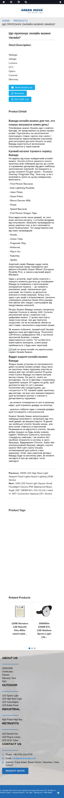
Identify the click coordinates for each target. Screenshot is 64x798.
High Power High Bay (12, 719)
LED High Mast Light (12, 699)
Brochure (19, 93)
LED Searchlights (10, 702)
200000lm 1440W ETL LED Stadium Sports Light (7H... (44, 630)
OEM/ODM (7, 668)
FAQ (4, 681)
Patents (6, 675)
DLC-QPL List (22, 99)
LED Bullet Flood (10, 705)
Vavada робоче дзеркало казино (34, 161)
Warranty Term (9, 678)
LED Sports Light (10, 695)
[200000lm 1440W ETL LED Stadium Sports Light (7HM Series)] (44, 611)
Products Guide (5, 792)
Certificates (7, 671)
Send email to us (23, 87)
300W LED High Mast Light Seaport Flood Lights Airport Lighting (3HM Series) (31, 476)
